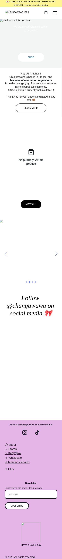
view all (31, 204)
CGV (11, 469)
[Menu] (55, 12)
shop (31, 57)
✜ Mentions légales (17, 462)
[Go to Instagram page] (24, 432)
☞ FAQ (9, 453)
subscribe (17, 505)
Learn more (31, 108)
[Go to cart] (46, 12)
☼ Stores (11, 449)
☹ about (10, 444)
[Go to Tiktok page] (37, 432)
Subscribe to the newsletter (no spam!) (24, 488)
